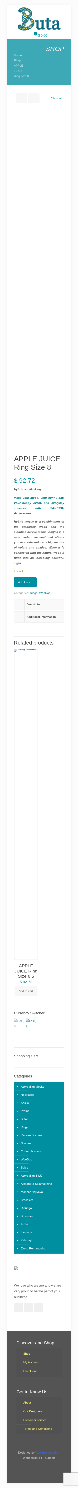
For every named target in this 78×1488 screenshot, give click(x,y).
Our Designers (32, 1411)
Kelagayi (26, 1240)
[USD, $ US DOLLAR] (31, 1023)
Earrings (26, 1232)
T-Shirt (25, 1224)
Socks (25, 1102)
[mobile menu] (5, 9)
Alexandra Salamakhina (36, 1183)
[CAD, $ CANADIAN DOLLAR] (19, 1023)
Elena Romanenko (33, 1248)
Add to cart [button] (26, 991)
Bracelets (27, 1200)
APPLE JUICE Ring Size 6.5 (25, 971)
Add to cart (25, 582)
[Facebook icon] (35, 1466)
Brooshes (27, 1216)
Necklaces (27, 1094)
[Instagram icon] (43, 1466)
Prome (25, 1111)
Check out (30, 1371)
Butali (24, 1119)
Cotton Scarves (31, 1151)
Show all (56, 98)
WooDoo (45, 593)
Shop (26, 1353)
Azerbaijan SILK (31, 1175)
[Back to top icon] (69, 1479)
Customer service (34, 1420)
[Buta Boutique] (39, 18)
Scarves (26, 1143)
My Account (30, 1362)
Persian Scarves (31, 1135)
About (27, 1402)
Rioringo (26, 1208)
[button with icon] (18, 1307)
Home (18, 55)
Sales (24, 1167)
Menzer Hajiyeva (32, 1191)
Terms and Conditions (37, 1428)
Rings (17, 60)
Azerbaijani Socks (32, 1086)
